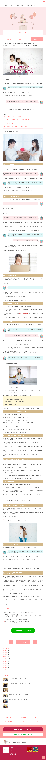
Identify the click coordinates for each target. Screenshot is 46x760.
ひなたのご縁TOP (6, 5)
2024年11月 (5, 658)
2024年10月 (5, 659)
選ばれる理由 (23, 717)
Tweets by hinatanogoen (9, 713)
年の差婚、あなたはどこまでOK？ (13, 116)
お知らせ (9, 39)
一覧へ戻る (23, 642)
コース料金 (37, 721)
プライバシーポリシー (13, 754)
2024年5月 (5, 667)
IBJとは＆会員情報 (9, 721)
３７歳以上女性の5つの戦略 (12, 123)
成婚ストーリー (23, 39)
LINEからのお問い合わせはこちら (23, 734)
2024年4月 (5, 669)
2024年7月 (5, 665)
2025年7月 (5, 656)
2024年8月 (5, 663)
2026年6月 (5, 650)
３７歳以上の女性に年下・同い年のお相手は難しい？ (17, 119)
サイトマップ (20, 754)
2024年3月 (5, 670)
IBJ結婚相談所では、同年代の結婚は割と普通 (16, 126)
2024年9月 (5, 661)
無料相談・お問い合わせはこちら (23, 729)
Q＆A (23, 721)
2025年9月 (5, 652)
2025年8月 (5, 654)
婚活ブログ (12, 5)
